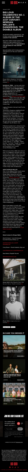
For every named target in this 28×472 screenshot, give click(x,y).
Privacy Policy (19, 469)
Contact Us (25, 469)
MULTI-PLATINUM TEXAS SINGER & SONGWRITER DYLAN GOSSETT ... (13, 351)
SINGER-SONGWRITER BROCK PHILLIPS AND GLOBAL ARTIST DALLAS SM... (12, 376)
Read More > (20, 356)
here (8, 82)
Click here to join (19, 442)
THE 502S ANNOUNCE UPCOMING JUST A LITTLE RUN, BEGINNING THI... (12, 400)
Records (13, 327)
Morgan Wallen (7, 327)
